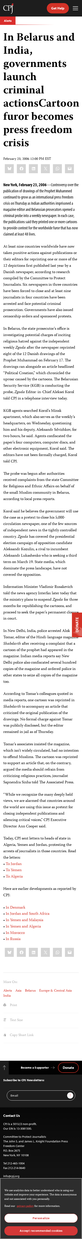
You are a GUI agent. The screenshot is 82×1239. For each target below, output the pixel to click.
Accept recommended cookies (41, 1230)
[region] (41, 1208)
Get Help (58, 8)
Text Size (16, 1020)
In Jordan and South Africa (27, 914)
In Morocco (15, 933)
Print (13, 1005)
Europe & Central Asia (55, 991)
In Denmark (15, 907)
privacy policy (25, 1206)
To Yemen (14, 870)
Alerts (8, 21)
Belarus (30, 991)
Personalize (41, 1218)
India (7, 996)
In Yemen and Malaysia (24, 920)
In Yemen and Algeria (23, 926)
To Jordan (14, 864)
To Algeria (14, 876)
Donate (68, 1067)
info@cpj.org (11, 1176)
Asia (18, 991)
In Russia (13, 939)
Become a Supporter (35, 1068)
